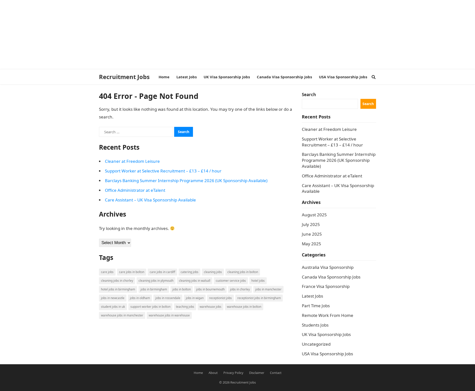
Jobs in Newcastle (112, 298)
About (213, 372)
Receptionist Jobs (220, 298)
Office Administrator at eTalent (135, 190)
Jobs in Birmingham (154, 289)
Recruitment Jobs (124, 77)
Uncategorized (316, 344)
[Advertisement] (148, 34)
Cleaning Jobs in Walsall (194, 281)
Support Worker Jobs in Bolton (150, 307)
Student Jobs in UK (113, 307)
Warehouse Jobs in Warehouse (169, 315)
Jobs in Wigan (195, 298)
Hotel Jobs (258, 281)
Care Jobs (107, 272)
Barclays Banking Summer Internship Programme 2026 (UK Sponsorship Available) (186, 180)
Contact (276, 372)
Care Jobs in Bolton (131, 272)
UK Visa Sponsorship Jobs (326, 334)
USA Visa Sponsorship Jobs (327, 354)
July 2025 (311, 224)
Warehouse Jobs (210, 307)
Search (309, 94)
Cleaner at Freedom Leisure (132, 161)
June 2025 (312, 234)
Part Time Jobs (316, 305)
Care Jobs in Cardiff (162, 272)
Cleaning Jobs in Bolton (242, 272)
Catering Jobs (189, 272)
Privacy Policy (233, 372)
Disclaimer (256, 372)
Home (198, 372)
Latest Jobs (312, 296)
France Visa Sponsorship (326, 286)
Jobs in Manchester (268, 289)
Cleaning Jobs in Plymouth (156, 281)
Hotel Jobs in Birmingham (118, 289)
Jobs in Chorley (240, 289)
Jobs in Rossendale (167, 298)
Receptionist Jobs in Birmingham (259, 298)
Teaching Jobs (185, 307)
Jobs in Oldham (140, 298)
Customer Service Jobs (231, 281)
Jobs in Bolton (181, 289)
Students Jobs (315, 325)
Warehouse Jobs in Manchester (122, 315)
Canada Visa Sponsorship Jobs (331, 277)
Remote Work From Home (327, 315)
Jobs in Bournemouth (210, 289)
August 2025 (314, 215)
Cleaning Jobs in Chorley (117, 281)
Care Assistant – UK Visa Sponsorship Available (150, 200)
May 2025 (311, 244)
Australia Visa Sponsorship (328, 267)
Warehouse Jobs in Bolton (244, 307)
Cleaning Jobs (213, 272)
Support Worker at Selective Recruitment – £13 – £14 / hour (163, 171)
